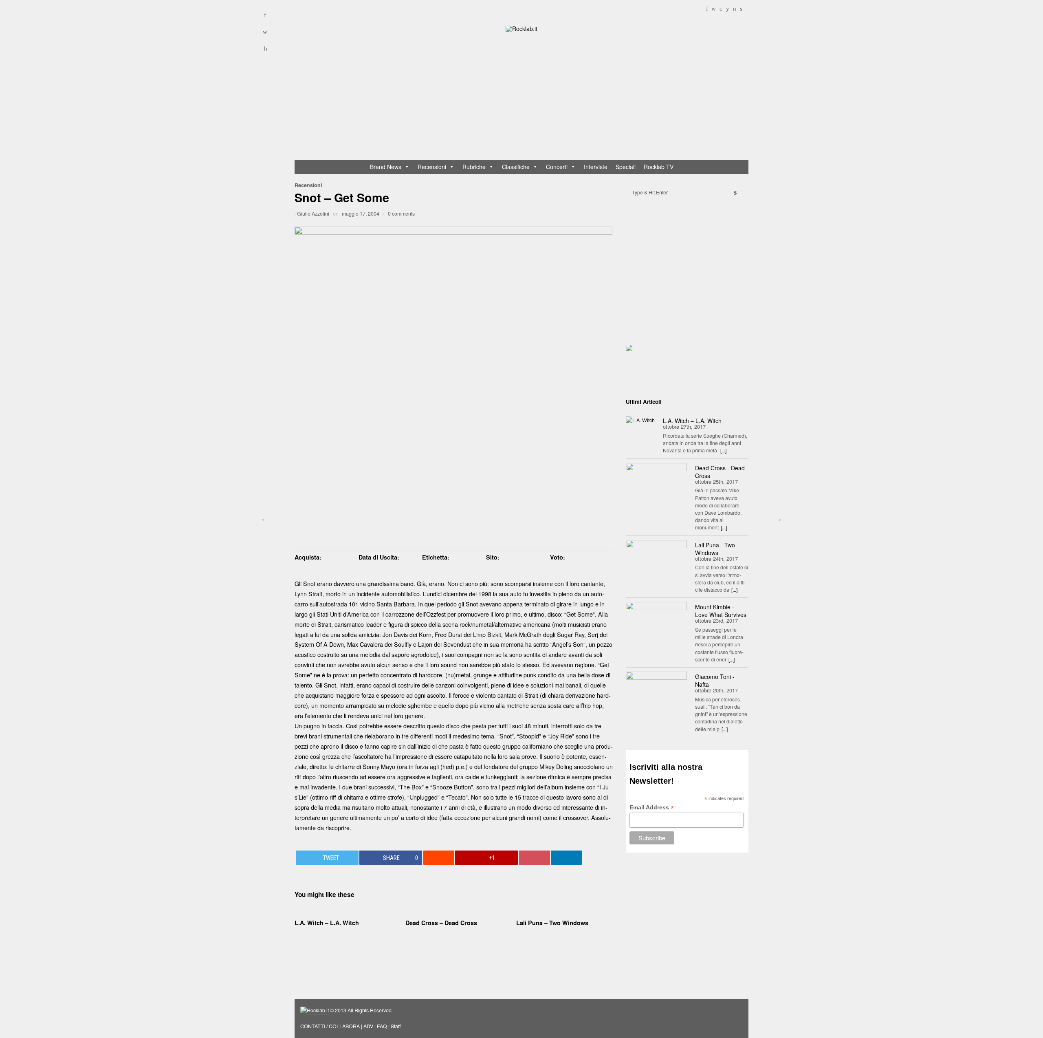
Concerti (557, 167)
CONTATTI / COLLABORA (330, 1026)
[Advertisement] (525, 98)
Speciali (626, 167)
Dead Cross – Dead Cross (441, 923)
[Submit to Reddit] (438, 858)
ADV (368, 1026)
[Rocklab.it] (521, 28)
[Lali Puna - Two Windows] (656, 560)
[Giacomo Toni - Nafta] (656, 692)
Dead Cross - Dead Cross (720, 472)
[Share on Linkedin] (566, 858)
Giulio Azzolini (313, 213)
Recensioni (432, 167)
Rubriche (474, 167)
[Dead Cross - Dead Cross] (656, 483)
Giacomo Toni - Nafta (715, 680)
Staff (396, 1026)
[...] (723, 450)
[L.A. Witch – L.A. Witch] (640, 420)
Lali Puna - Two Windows (715, 549)
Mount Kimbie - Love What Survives (720, 611)
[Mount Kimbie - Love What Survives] (656, 622)
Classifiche (516, 167)
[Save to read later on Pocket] (534, 858)
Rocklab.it (318, 1010)
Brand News (385, 167)
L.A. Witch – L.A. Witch (327, 923)
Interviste (595, 167)
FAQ (382, 1026)
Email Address (651, 807)
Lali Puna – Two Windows (552, 923)
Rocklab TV (658, 167)
